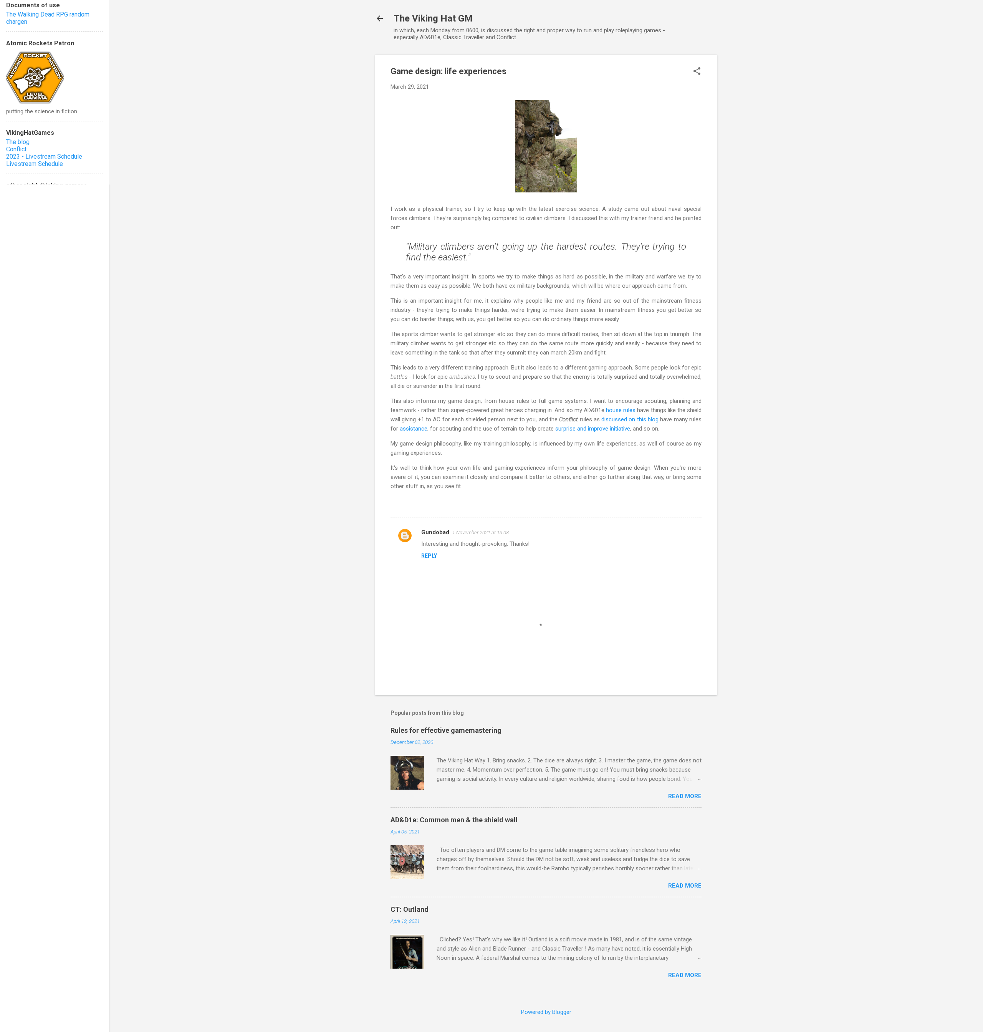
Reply (429, 556)
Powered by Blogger (546, 1012)
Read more (685, 796)
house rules (620, 410)
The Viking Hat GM (433, 18)
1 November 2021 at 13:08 (480, 532)
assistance (413, 428)
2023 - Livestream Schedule (44, 156)
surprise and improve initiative (592, 428)
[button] (697, 71)
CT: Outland (410, 909)
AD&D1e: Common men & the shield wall (454, 820)
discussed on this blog (630, 419)
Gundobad (435, 532)
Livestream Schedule (34, 163)
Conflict (16, 149)
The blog (18, 142)
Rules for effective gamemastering (446, 730)
